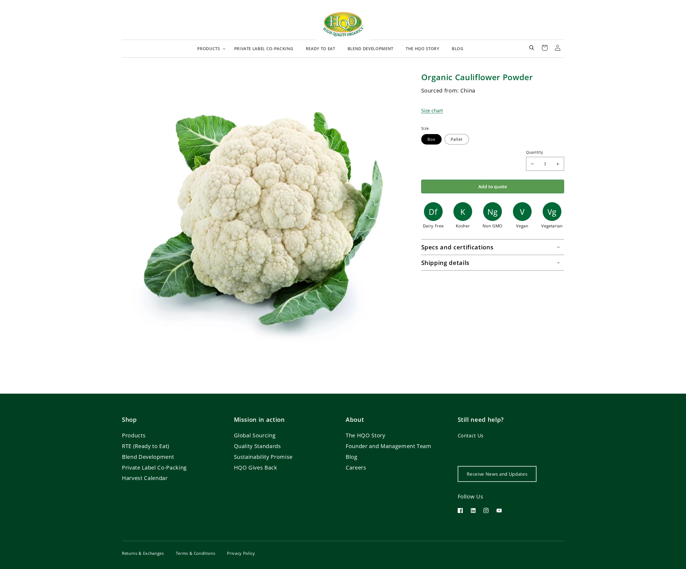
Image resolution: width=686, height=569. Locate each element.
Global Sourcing (255, 435)
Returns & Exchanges (143, 553)
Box (431, 139)
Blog (351, 456)
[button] (209, 49)
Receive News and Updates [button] (497, 474)
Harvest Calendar (145, 478)
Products (134, 435)
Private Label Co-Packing (154, 467)
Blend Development (148, 456)
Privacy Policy (241, 553)
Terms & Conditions (195, 553)
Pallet (457, 139)
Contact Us (471, 435)
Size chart (432, 110)
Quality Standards (257, 446)
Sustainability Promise (263, 456)
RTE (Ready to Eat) (145, 446)
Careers (356, 467)
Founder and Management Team (388, 446)
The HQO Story (365, 435)
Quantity (534, 152)
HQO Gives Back (255, 467)
